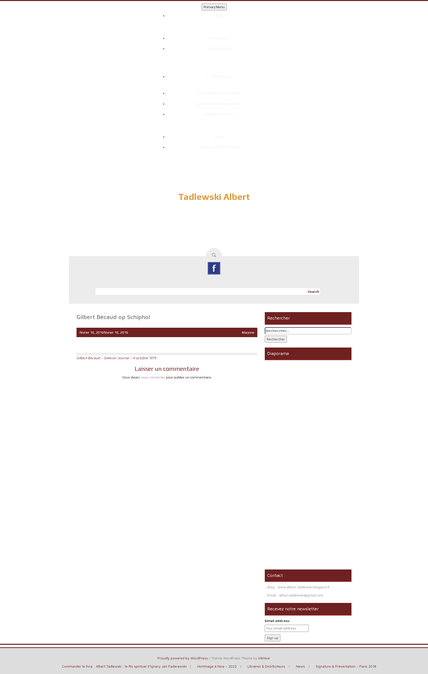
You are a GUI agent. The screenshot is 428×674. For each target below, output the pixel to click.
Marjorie (248, 332)
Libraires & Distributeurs (219, 147)
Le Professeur (219, 49)
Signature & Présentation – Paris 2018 (346, 666)
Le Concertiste (219, 77)
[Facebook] (214, 268)
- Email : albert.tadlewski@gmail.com (294, 595)
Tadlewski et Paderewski (219, 93)
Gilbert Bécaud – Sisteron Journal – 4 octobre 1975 (116, 358)
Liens (218, 137)
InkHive (264, 658)
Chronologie (219, 38)
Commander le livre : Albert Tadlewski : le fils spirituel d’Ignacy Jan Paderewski (124, 666)
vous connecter (153, 377)
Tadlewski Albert (214, 196)
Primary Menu (214, 7)
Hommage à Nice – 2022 (217, 666)
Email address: (278, 621)
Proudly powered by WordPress (183, 658)
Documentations (219, 114)
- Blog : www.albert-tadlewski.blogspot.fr (297, 587)
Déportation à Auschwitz (219, 104)
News (219, 16)
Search (313, 292)
